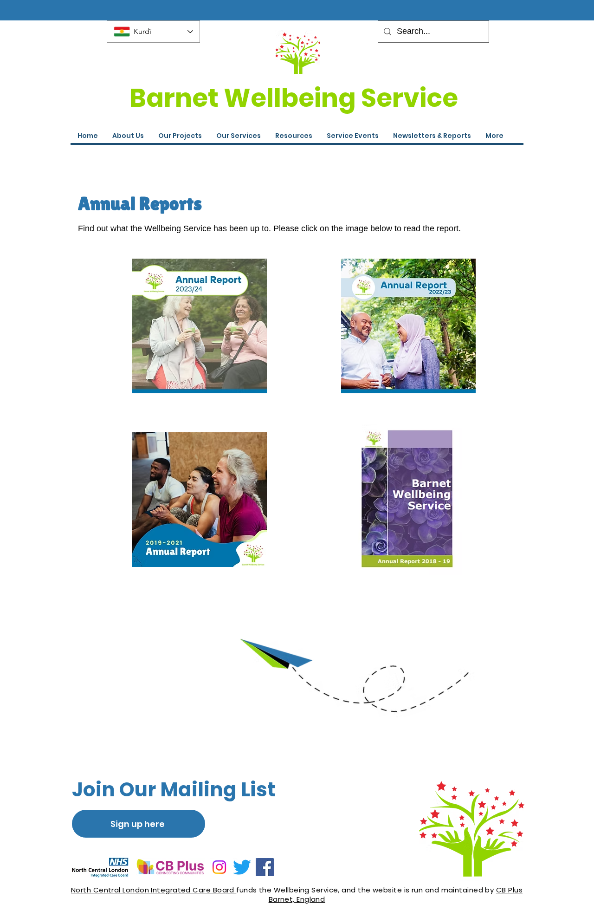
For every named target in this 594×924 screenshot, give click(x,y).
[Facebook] (265, 867)
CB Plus (509, 890)
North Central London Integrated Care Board (153, 890)
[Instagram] (219, 867)
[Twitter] (242, 867)
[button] (352, 135)
